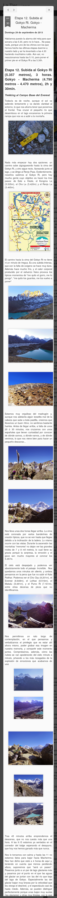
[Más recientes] (8, 10)
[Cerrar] (49, 10)
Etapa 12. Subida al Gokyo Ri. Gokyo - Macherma (28, 22)
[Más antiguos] (14, 10)
